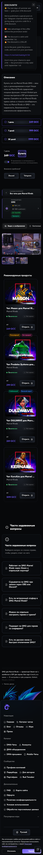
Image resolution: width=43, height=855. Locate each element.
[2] (22, 260)
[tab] (15, 226)
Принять (31, 851)
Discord (11, 176)
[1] (8, 260)
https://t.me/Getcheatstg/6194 (17, 55)
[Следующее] (37, 244)
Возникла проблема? (12, 169)
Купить (20, 153)
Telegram (27, 176)
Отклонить (11, 851)
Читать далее (9, 684)
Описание (9, 77)
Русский (23, 832)
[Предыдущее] (5, 244)
